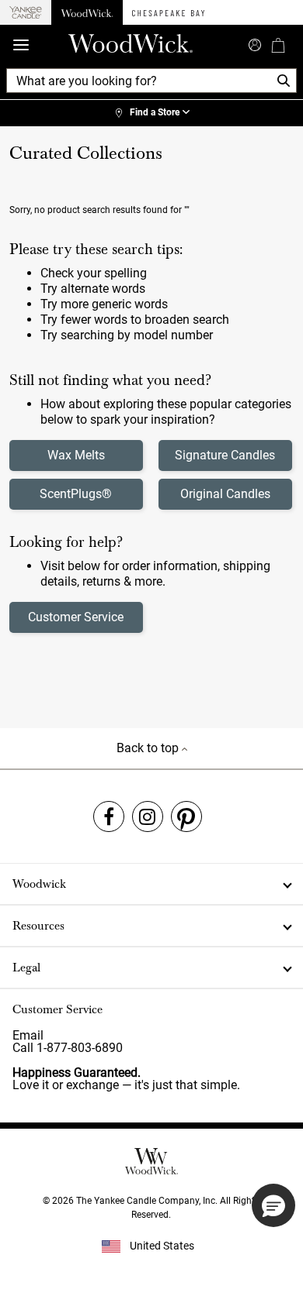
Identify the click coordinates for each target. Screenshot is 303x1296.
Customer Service (76, 617)
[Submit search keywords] (255, 43)
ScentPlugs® (76, 493)
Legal (26, 967)
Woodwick (39, 884)
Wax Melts (76, 455)
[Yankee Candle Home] (25, 12)
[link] (151, 113)
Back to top (149, 748)
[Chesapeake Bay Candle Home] (168, 12)
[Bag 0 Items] (278, 45)
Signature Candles (225, 455)
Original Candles (225, 493)
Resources (38, 925)
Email (28, 1035)
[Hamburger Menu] (21, 45)
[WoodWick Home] (87, 12)
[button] (273, 1205)
